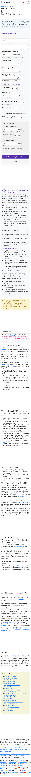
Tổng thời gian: (6, 60)
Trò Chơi (12, 6)
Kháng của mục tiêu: (8, 108)
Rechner (17, 770)
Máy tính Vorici (8, 688)
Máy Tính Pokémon (9, 710)
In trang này (5, 13)
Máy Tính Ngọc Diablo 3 (10, 676)
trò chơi (14, 351)
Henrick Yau (10, 11)
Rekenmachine (26, 770)
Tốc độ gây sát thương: (9, 75)
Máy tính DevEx (8, 698)
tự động (21, 599)
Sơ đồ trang (14, 755)
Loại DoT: (5, 37)
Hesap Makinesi (13, 767)
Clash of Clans (5, 364)
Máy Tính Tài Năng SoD (10, 700)
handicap (20, 622)
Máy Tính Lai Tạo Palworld (11, 709)
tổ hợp (21, 496)
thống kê (17, 629)
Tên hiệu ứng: (6, 44)
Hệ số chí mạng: (6, 92)
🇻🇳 (23, 2)
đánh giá (3, 625)
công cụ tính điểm (9, 622)
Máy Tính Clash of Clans (10, 680)
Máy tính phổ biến (5, 755)
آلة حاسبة (5, 772)
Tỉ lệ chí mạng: (6, 87)
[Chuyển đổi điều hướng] (29, 2)
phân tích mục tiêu (22, 566)
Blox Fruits (25, 362)
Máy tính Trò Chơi (5, 746)
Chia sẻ (20, 15)
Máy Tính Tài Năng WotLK (11, 703)
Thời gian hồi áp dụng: (9, 126)
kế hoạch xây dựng (15, 655)
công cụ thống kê (23, 502)
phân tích (3, 349)
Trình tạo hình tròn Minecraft (12, 707)
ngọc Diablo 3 (14, 493)
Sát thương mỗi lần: (8, 68)
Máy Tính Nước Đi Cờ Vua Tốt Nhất (13, 702)
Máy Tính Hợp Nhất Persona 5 (12, 690)
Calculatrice (3, 767)
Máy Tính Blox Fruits (9, 683)
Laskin (10, 770)
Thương (12, 335)
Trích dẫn (4, 15)
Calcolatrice (3, 762)
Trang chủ (3, 6)
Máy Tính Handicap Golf (10, 678)
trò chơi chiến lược (20, 546)
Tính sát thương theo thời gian (15, 157)
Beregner (22, 760)
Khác (8, 6)
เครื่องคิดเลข (13, 772)
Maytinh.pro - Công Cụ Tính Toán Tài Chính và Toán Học (15, 754)
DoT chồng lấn (8, 113)
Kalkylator (2, 770)
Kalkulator (24, 767)
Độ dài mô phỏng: (8, 135)
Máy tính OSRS (8, 686)
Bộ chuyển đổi (22, 755)
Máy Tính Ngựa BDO (10, 705)
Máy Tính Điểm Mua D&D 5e (12, 685)
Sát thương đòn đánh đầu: (10, 51)
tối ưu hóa (12, 366)
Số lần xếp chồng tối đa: (9, 117)
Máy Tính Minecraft (9, 697)
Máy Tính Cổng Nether (10, 681)
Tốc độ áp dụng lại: (8, 140)
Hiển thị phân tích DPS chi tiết (13, 148)
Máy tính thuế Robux (10, 695)
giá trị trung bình (17, 608)
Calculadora (12, 762)
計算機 (21, 772)
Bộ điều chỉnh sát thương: (9, 101)
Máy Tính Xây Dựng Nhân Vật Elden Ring (15, 693)
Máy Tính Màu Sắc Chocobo (11, 692)
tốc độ (12, 379)
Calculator (3, 763)
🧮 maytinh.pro (5, 2)
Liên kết (13, 15)
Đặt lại (15, 161)
